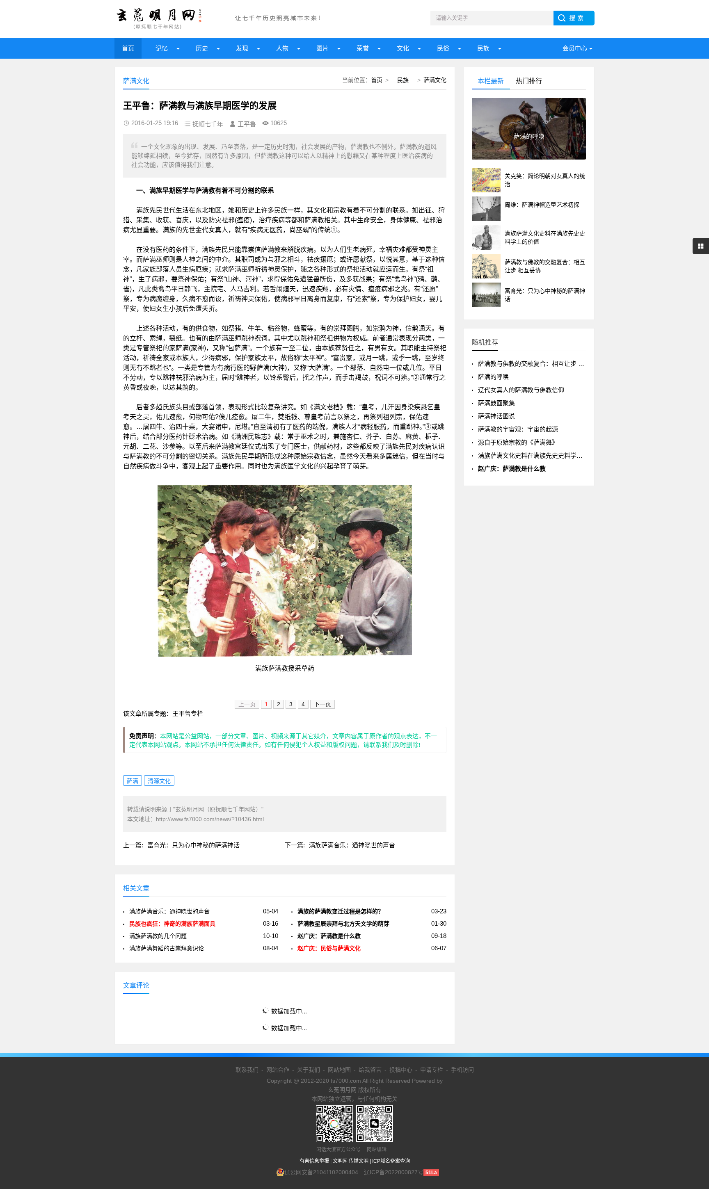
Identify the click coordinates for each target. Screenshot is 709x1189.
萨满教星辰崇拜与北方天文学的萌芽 (343, 923)
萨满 (132, 781)
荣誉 (362, 48)
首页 (128, 48)
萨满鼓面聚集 (496, 402)
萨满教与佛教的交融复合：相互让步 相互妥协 (540, 363)
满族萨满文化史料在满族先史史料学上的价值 (539, 455)
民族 (483, 48)
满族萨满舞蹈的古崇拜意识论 (166, 948)
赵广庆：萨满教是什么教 (329, 936)
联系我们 (247, 1069)
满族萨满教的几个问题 (158, 936)
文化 (403, 48)
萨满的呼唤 (493, 376)
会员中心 (575, 48)
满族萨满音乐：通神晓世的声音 (352, 845)
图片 (322, 48)
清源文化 (159, 781)
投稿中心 (400, 1069)
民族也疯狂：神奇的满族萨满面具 (172, 923)
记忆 (161, 48)
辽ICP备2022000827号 (393, 1172)
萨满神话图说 (496, 416)
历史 (202, 48)
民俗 (443, 48)
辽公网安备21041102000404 (321, 1172)
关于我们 (308, 1069)
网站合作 (277, 1069)
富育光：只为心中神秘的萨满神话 (193, 845)
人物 (282, 48)
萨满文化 (434, 80)
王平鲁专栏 (187, 713)
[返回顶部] (692, 1061)
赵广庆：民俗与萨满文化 (329, 948)
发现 (242, 48)
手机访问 (462, 1069)
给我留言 (370, 1069)
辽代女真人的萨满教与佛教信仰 (521, 389)
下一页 (322, 704)
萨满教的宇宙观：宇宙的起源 (518, 429)
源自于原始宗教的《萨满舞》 (518, 442)
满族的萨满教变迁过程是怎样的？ (340, 911)
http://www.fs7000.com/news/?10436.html (210, 819)
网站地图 (339, 1069)
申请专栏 (431, 1069)
